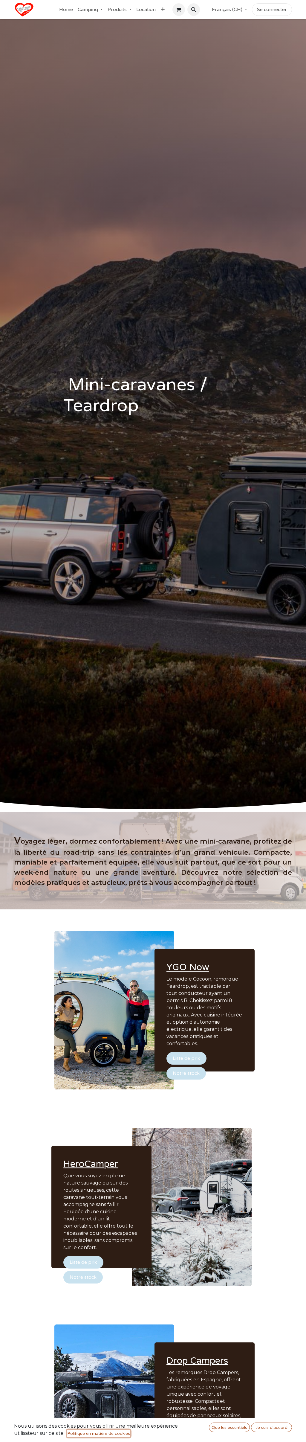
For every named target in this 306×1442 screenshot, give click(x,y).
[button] (193, 9)
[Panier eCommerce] (178, 9)
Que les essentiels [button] (229, 1427)
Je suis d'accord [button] (271, 1427)
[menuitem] (66, 10)
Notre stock (83, 1277)
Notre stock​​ (186, 1073)
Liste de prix (186, 1058)
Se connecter (272, 10)
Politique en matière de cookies (98, 1433)
